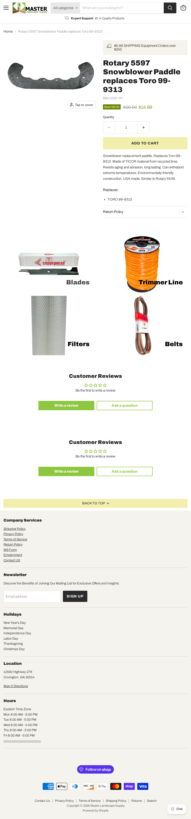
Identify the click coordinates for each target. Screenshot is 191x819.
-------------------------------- (22, 740)
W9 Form (10, 550)
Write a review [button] (66, 405)
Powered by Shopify (96, 810)
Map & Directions (15, 686)
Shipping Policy (14, 529)
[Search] (170, 8)
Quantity (108, 117)
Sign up (75, 596)
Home (8, 31)
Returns (136, 800)
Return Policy (13, 544)
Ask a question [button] (125, 405)
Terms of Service (15, 539)
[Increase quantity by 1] (144, 127)
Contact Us (42, 800)
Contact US (11, 560)
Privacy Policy (13, 534)
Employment (12, 555)
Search (152, 800)
